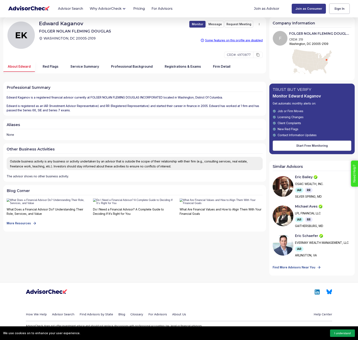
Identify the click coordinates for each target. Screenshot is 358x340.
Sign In (339, 8)
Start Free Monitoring (312, 145)
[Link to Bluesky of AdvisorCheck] (329, 292)
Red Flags (50, 66)
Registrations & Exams (183, 66)
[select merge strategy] (259, 24)
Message (215, 24)
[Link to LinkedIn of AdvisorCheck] (317, 292)
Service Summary (84, 66)
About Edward (19, 66)
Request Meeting (238, 24)
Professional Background (132, 66)
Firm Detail (221, 66)
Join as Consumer (308, 8)
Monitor (197, 24)
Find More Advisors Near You (294, 267)
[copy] (258, 55)
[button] (299, 190)
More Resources (19, 223)
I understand (342, 333)
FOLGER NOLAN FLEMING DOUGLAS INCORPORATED (127, 97)
